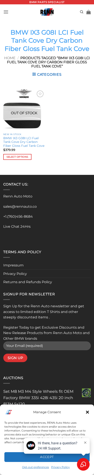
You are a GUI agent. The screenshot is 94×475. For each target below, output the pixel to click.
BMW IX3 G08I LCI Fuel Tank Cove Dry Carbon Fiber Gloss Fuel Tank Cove (23, 141)
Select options (17, 156)
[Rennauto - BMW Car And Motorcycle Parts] (47, 12)
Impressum (13, 265)
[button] (87, 412)
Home (10, 58)
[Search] (81, 12)
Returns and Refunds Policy (27, 282)
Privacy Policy (15, 274)
